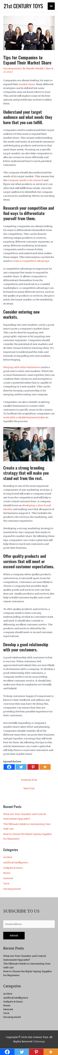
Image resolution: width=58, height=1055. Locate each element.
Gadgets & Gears (13, 867)
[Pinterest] (33, 767)
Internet (8, 878)
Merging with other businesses (21, 367)
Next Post (29, 788)
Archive (7, 857)
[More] (45, 767)
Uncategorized (12, 68)
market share (27, 84)
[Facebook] (9, 767)
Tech (6, 883)
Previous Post (29, 779)
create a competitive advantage (30, 261)
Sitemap (40, 1041)
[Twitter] (21, 767)
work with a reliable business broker (24, 417)
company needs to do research (25, 180)
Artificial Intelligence (15, 862)
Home (6, 873)
